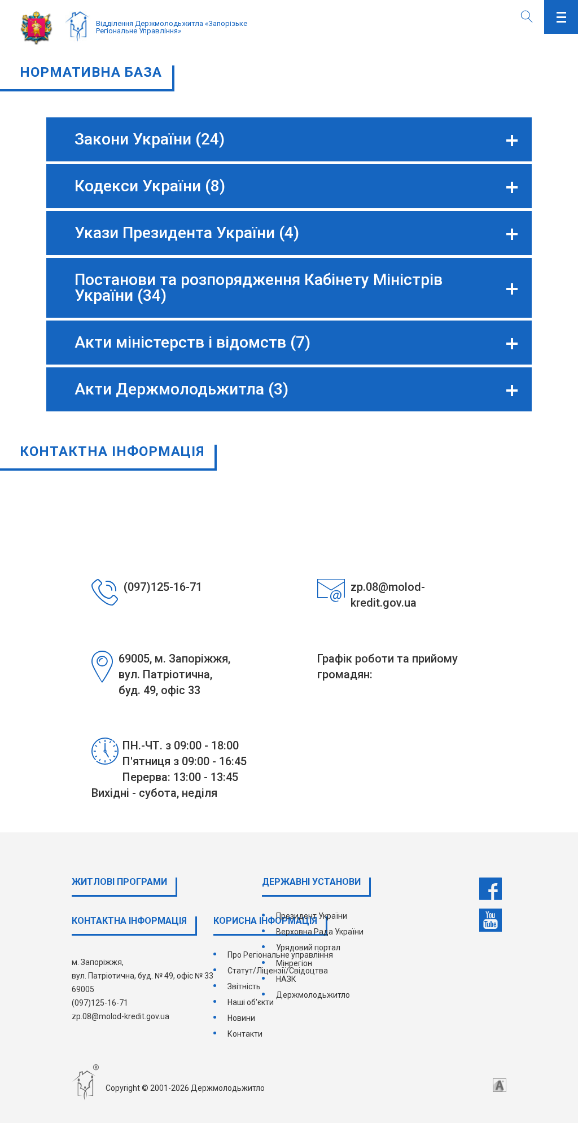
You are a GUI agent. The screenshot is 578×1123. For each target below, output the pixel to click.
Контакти (244, 1033)
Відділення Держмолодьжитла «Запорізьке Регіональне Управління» (171, 27)
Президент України (311, 915)
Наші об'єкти (250, 1002)
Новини (241, 1018)
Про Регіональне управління (280, 954)
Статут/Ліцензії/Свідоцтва (277, 970)
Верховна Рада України (320, 931)
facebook (490, 889)
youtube (490, 920)
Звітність (244, 986)
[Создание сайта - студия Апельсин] (499, 1085)
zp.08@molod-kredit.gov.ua (120, 1016)
